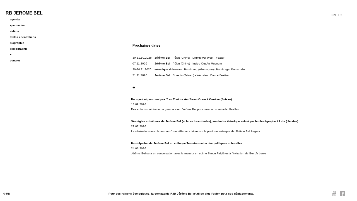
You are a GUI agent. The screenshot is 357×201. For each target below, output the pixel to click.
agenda (15, 19)
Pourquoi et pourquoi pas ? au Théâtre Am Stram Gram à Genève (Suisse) (181, 99)
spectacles (17, 25)
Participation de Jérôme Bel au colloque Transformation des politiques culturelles (186, 143)
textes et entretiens (23, 37)
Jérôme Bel (162, 57)
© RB (6, 193)
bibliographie (19, 48)
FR (340, 14)
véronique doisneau (168, 69)
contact (15, 60)
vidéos (14, 31)
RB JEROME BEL (24, 13)
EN (334, 14)
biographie (17, 42)
